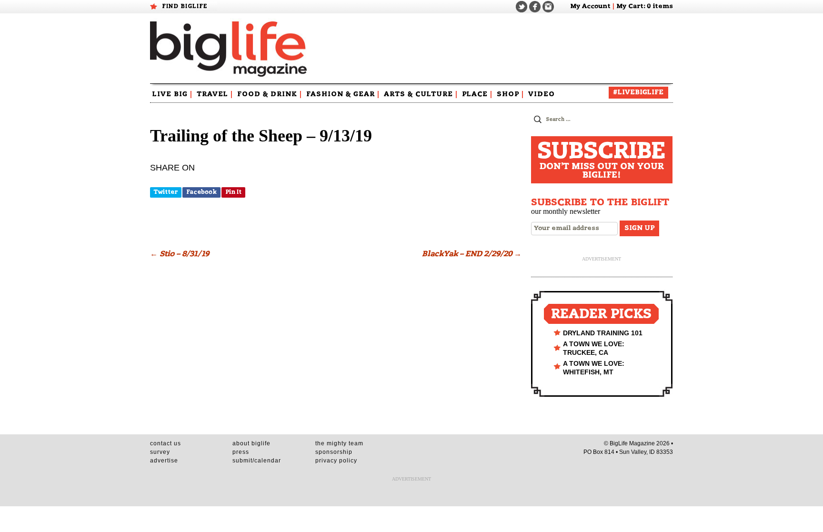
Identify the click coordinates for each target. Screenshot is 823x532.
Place (477, 94)
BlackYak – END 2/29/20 (472, 254)
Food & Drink (269, 94)
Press (240, 452)
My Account (590, 6)
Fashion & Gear (343, 94)
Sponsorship (333, 452)
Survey (160, 452)
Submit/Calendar (256, 460)
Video (541, 94)
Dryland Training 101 (602, 333)
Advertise (164, 460)
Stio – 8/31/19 (179, 254)
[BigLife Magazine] (230, 48)
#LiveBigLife (638, 92)
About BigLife (251, 443)
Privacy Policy (336, 460)
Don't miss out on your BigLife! (601, 160)
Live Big (172, 94)
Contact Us (165, 443)
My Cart (629, 6)
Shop (510, 94)
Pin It (233, 192)
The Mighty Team (339, 443)
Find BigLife (185, 6)
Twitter (166, 192)
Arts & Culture (421, 94)
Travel (215, 94)
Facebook (201, 192)
